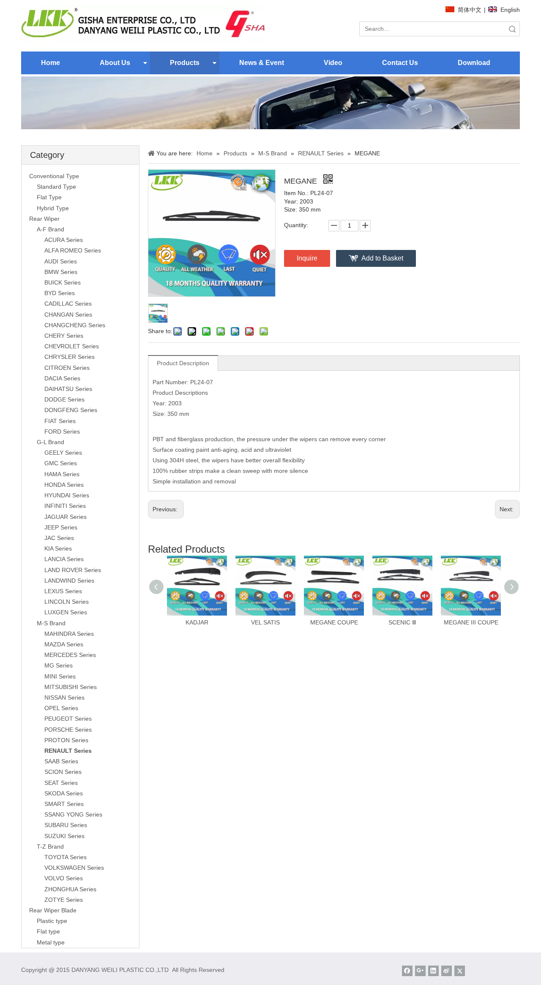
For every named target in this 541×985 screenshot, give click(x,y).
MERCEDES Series (70, 654)
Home (50, 62)
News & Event (261, 62)
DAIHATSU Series (68, 388)
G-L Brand (50, 442)
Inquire (307, 258)
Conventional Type (54, 176)
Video (333, 62)
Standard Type (56, 186)
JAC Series (59, 538)
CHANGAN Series (68, 314)
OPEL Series (61, 708)
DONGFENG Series (70, 410)
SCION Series (63, 771)
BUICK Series (62, 282)
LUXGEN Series (65, 612)
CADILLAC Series (68, 303)
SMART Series (64, 803)
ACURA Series (63, 239)
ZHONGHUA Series (70, 889)
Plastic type (52, 920)
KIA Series (58, 548)
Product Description (183, 363)
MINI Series (60, 676)
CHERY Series (63, 335)
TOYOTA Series (65, 857)
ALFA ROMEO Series (72, 250)
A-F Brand (50, 229)
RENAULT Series (68, 750)
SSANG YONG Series (73, 814)
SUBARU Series (65, 825)
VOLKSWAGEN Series (74, 867)
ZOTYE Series (63, 899)
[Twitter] (459, 971)
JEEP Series (60, 527)
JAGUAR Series (65, 516)
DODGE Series (64, 399)
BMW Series (60, 272)
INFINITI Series (65, 505)
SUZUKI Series (64, 836)
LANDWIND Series (69, 580)
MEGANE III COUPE (471, 622)
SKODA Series (63, 793)
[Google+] (420, 971)
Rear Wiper (44, 218)
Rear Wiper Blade (53, 910)
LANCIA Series (64, 559)
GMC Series (60, 463)
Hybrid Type (53, 208)
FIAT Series (60, 421)
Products (184, 62)
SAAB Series (61, 761)
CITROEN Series (67, 367)
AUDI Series (60, 261)
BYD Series (59, 293)
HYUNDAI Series (66, 495)
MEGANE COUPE (334, 622)
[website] (144, 24)
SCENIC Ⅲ (402, 622)
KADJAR (197, 622)
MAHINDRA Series (69, 633)
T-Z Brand (50, 846)
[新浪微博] (446, 971)
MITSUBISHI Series (70, 687)
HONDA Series (64, 484)
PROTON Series (66, 740)
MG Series (58, 665)
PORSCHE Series (68, 729)
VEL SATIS (265, 622)
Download (474, 62)
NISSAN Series (64, 697)
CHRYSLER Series (69, 356)
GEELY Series (63, 452)
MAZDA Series (63, 644)
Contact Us (400, 62)
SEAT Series (61, 782)
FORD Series (62, 431)
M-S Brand (51, 623)
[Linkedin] (433, 971)
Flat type (48, 931)
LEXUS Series (63, 591)
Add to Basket (382, 258)
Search (512, 29)
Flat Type (49, 197)
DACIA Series (62, 378)
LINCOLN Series (66, 601)
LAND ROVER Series (72, 570)
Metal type (51, 942)
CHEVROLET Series (71, 346)
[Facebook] (407, 971)
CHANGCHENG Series (74, 325)
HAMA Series (61, 474)
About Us (115, 62)
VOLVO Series (63, 878)
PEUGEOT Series (68, 718)
